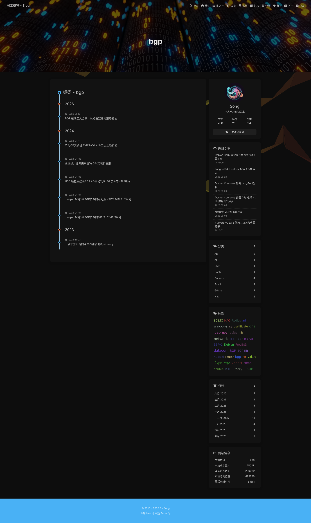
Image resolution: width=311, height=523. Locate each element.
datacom (221, 350)
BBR (240, 339)
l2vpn (218, 363)
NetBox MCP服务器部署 (229, 211)
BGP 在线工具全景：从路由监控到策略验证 (91, 118)
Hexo (149, 513)
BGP (233, 350)
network (221, 338)
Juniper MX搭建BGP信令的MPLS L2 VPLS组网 (93, 217)
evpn (227, 363)
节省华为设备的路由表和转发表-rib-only (89, 244)
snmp (248, 363)
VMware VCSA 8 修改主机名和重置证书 (235, 224)
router (229, 357)
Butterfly (166, 513)
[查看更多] (254, 246)
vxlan (251, 357)
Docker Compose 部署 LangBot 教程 (235, 185)
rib (244, 357)
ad (244, 320)
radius (233, 332)
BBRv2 (218, 344)
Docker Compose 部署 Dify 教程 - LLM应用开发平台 (235, 199)
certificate (241, 326)
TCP (232, 339)
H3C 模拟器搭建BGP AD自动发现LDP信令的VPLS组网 (97, 181)
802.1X (218, 320)
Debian (229, 344)
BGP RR (243, 350)
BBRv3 (248, 339)
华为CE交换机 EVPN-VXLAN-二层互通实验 (91, 145)
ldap (217, 332)
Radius (236, 320)
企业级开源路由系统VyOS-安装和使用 (88, 163)
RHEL (228, 369)
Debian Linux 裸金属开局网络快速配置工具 (235, 156)
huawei (219, 357)
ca (230, 326)
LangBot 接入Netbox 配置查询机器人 (235, 171)
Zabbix (237, 363)
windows (221, 326)
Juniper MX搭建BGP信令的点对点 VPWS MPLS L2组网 (98, 199)
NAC (227, 320)
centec (219, 369)
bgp (238, 357)
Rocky (238, 369)
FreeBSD (241, 344)
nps (224, 332)
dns (252, 326)
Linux (248, 369)
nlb (241, 332)
